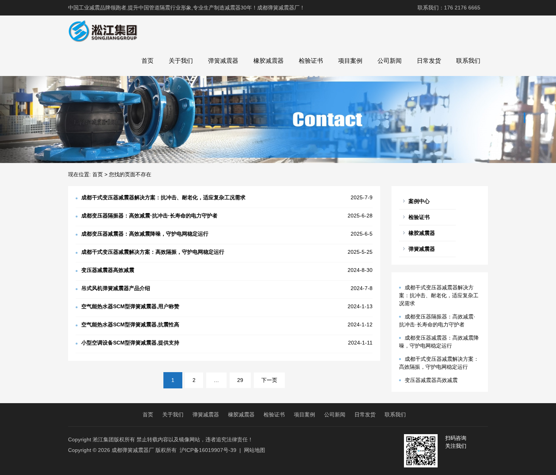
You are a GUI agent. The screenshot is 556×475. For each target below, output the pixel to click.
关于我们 (181, 60)
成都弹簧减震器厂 (133, 450)
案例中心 (419, 201)
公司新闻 (389, 60)
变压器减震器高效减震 (431, 380)
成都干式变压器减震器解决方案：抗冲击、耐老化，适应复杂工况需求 (438, 295)
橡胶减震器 (268, 60)
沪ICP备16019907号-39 (208, 450)
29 (240, 380)
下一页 (269, 380)
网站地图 (254, 450)
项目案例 (350, 60)
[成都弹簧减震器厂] (102, 31)
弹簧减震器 (223, 60)
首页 (147, 60)
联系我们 (468, 60)
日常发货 (429, 60)
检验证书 (311, 60)
